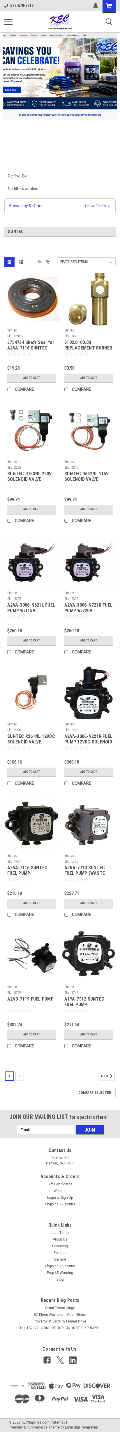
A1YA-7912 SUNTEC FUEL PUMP (84, 1001)
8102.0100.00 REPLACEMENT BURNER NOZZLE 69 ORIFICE (88, 345)
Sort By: (44, 261)
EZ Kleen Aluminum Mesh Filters (60, 1315)
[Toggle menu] (8, 22)
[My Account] (95, 5)
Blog (60, 1279)
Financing (60, 1246)
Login (51, 1198)
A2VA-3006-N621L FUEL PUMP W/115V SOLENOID (31, 608)
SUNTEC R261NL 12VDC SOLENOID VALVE (31, 739)
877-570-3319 (21, 5)
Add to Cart (31, 377)
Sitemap (58, 1422)
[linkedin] (73, 1360)
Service (60, 1259)
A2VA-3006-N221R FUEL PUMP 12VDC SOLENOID (88, 739)
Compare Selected (94, 1093)
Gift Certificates (60, 1184)
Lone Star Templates (81, 1427)
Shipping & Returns (60, 1204)
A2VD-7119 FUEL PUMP (30, 999)
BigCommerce (35, 1427)
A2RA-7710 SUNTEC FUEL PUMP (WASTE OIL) (84, 871)
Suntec (12, 330)
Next (105, 1076)
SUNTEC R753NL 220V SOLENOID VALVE (29, 476)
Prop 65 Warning (60, 1273)
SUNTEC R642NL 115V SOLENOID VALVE (86, 476)
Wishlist (60, 1191)
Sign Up (67, 1198)
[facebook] (47, 1360)
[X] (60, 1360)
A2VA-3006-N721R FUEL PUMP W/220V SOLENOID (88, 608)
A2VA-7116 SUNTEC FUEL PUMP (27, 870)
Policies (60, 1253)
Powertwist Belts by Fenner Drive (60, 1321)
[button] (60, 205)
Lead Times (60, 1233)
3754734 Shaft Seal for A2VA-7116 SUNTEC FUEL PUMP (30, 345)
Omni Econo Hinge (60, 1308)
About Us (60, 1239)
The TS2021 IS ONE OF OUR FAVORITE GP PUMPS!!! (60, 1328)
